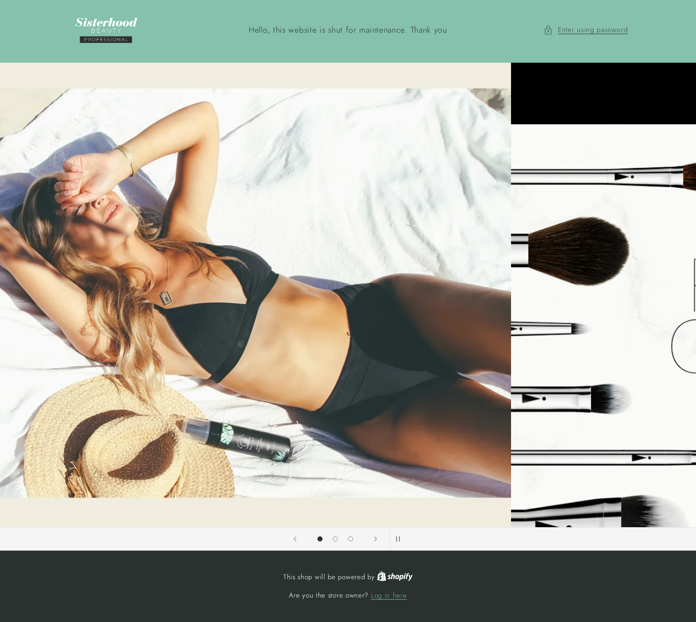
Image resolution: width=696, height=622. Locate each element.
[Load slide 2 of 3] (335, 539)
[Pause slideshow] (401, 539)
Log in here (389, 595)
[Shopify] (395, 577)
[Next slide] (375, 539)
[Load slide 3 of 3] (350, 539)
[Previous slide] (295, 539)
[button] (586, 29)
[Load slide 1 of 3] (320, 539)
